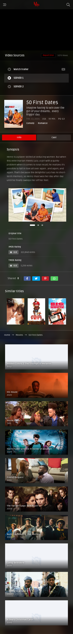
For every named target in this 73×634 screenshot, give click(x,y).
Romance (43, 123)
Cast (54, 137)
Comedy (30, 123)
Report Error (48, 55)
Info (19, 137)
